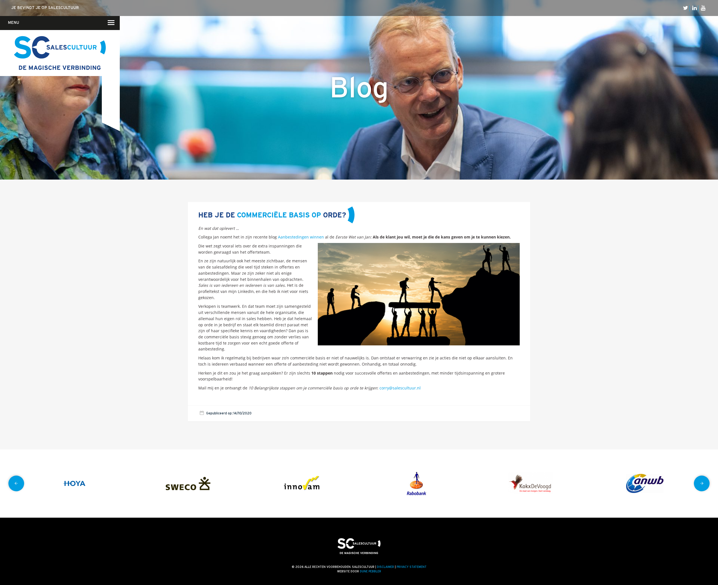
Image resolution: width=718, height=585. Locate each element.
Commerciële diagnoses (107, 44)
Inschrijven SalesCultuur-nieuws (108, 51)
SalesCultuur (108, 108)
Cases (114, 57)
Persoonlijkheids (108, 115)
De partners (113, 65)
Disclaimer (385, 567)
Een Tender (107, 65)
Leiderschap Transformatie (108, 79)
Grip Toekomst (107, 72)
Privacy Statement (412, 567)
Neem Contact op (107, 28)
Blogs (114, 42)
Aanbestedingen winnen (301, 237)
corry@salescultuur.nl (400, 388)
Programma (108, 87)
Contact (106, 45)
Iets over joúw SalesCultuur (112, 58)
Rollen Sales (106, 94)
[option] (74, 483)
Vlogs (115, 50)
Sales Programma (108, 101)
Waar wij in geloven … (112, 43)
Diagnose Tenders (108, 58)
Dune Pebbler (370, 571)
